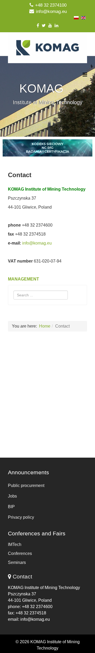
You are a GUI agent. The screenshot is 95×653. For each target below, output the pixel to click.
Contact (22, 576)
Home (44, 326)
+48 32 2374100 (50, 5)
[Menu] (85, 74)
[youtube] (50, 25)
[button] (47, 148)
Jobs (12, 496)
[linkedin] (56, 25)
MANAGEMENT (23, 279)
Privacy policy (21, 517)
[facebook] (38, 25)
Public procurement (26, 485)
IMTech (14, 544)
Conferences (20, 553)
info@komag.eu (51, 11)
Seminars (17, 562)
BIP (11, 506)
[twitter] (44, 25)
